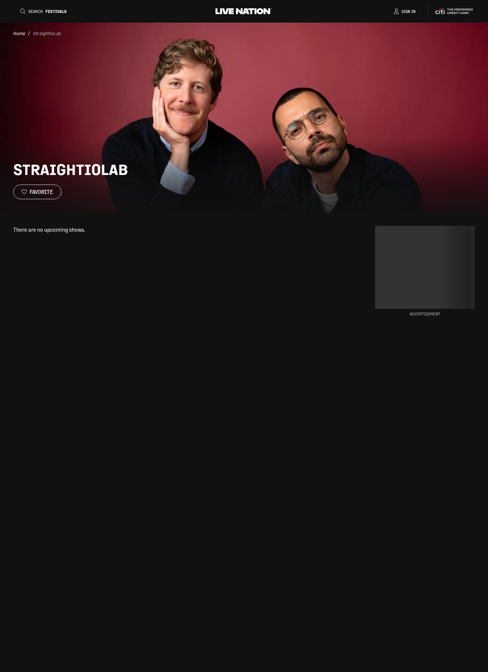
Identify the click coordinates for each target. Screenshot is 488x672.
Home (19, 33)
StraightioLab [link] (47, 33)
